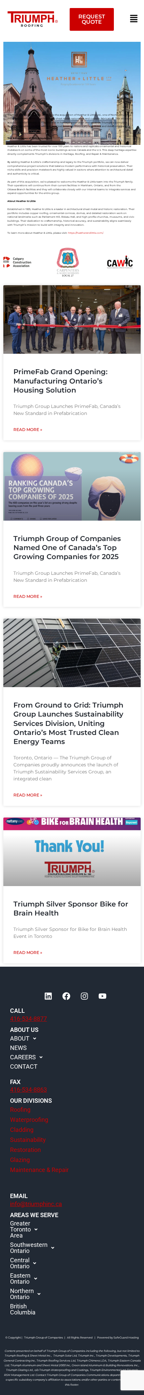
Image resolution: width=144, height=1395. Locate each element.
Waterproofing (29, 1119)
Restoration (25, 1149)
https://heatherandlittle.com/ (85, 232)
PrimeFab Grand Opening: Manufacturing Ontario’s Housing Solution (60, 380)
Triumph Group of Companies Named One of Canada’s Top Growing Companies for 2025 (67, 547)
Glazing (20, 1159)
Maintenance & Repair (39, 1169)
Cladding (21, 1129)
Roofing (20, 1109)
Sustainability (28, 1139)
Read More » (27, 429)
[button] (134, 19)
